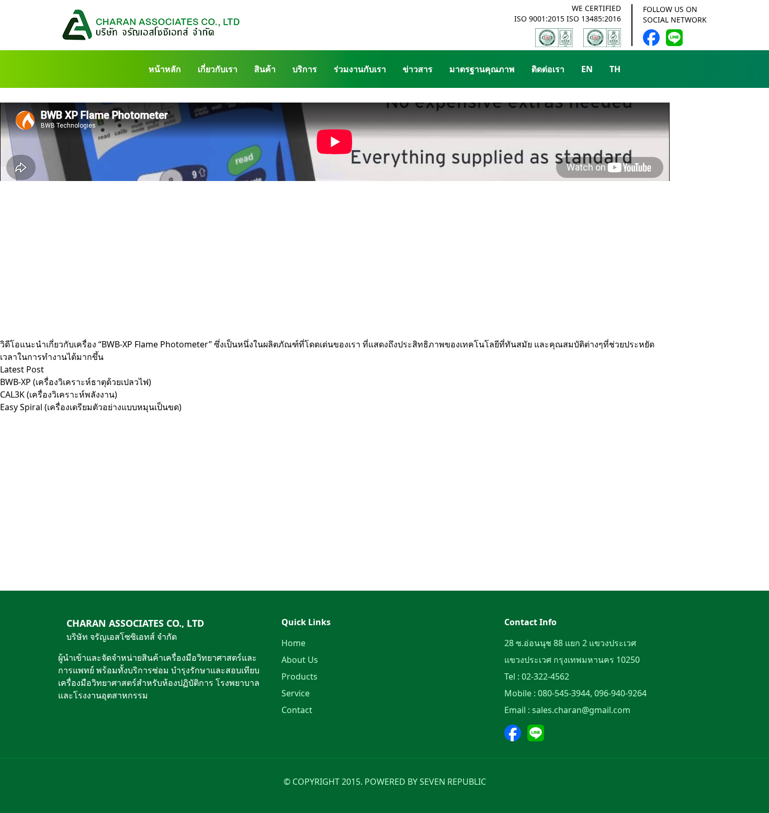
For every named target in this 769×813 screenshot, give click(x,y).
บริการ (304, 69)
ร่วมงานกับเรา (360, 69)
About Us (299, 659)
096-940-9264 (620, 693)
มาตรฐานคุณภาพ (482, 69)
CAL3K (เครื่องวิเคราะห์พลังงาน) (58, 394)
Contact (296, 710)
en (587, 69)
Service (295, 693)
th (614, 69)
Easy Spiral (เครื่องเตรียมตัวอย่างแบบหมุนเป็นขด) (91, 407)
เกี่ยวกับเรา (218, 69)
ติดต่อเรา (547, 69)
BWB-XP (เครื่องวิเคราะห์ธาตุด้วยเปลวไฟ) (75, 382)
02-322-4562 (545, 676)
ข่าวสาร (418, 69)
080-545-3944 (564, 693)
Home (293, 643)
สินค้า (265, 69)
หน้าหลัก (165, 69)
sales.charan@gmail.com (581, 710)
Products (299, 676)
